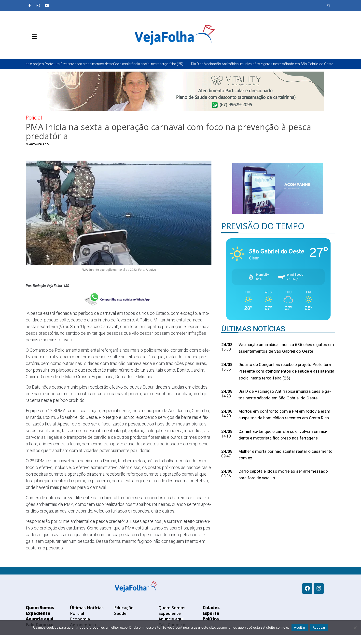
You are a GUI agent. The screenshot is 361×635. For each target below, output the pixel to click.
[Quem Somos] (29, 48)
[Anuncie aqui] (44, 48)
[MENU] (33, 36)
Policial (34, 117)
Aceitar (299, 627)
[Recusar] (354, 627)
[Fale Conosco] (51, 48)
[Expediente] (37, 48)
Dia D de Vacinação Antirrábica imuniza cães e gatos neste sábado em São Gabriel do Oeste (220, 64)
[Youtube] (46, 5)
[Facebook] (307, 588)
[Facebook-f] (29, 5)
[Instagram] (38, 5)
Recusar (319, 627)
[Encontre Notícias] (328, 5)
